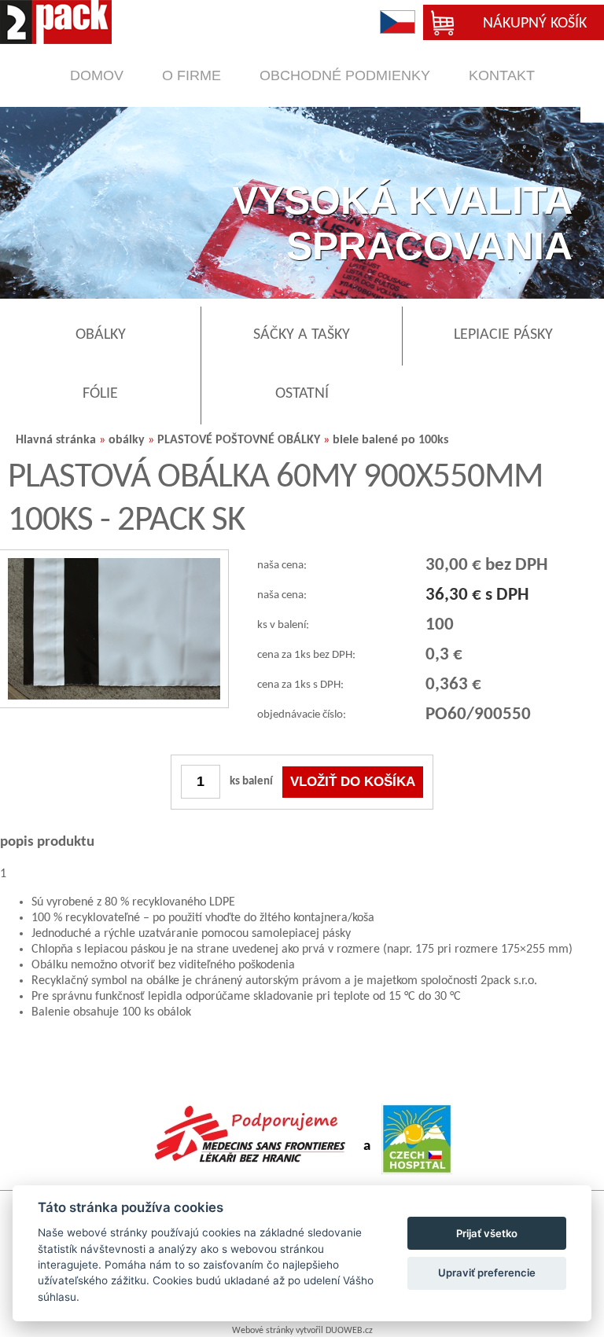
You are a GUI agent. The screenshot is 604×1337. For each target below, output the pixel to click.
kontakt (502, 75)
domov (96, 75)
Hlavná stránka (56, 440)
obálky (127, 440)
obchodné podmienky (345, 75)
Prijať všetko (486, 1233)
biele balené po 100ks (390, 440)
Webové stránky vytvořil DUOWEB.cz (302, 1330)
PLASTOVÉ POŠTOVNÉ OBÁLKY (238, 440)
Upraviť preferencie (487, 1272)
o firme (191, 75)
